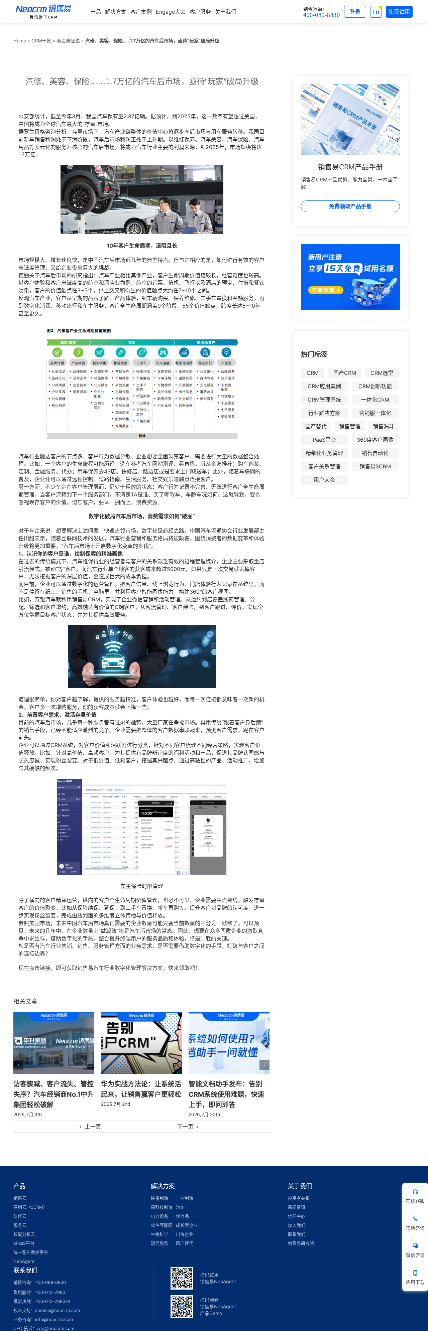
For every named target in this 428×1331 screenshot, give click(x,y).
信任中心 (296, 1216)
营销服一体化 (375, 413)
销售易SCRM (375, 466)
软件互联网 (162, 1225)
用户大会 (324, 479)
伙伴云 (19, 1216)
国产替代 (316, 426)
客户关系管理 (324, 466)
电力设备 (159, 1216)
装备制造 (159, 1198)
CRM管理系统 (324, 399)
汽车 (180, 1207)
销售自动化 (375, 453)
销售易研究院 (301, 1243)
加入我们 (296, 1225)
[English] (376, 11)
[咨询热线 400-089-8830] (321, 11)
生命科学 (159, 1234)
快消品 (182, 1216)
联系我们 (296, 1234)
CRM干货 (41, 40)
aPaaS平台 (23, 1243)
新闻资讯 (296, 1207)
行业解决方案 (324, 413)
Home (19, 40)
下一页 (185, 1126)
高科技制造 (162, 1207)
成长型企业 (187, 1225)
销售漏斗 (383, 426)
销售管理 (349, 426)
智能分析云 (24, 1234)
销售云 (19, 1198)
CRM (313, 372)
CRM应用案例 (324, 386)
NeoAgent (24, 1261)
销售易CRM (86, 599)
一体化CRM (375, 399)
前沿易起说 (68, 40)
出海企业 (184, 1234)
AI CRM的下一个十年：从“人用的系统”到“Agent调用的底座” (229, 1094)
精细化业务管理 (324, 453)
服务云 (19, 1225)
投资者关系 (299, 1198)
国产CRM (344, 372)
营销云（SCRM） (30, 1207)
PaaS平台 (324, 439)
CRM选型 (381, 372)
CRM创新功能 (375, 386)
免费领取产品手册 (350, 206)
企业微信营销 (137, 599)
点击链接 (39, 968)
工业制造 (184, 1198)
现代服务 (159, 1243)
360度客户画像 (375, 439)
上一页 (93, 1126)
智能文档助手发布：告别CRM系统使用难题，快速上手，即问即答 (139, 1094)
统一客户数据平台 (30, 1252)
